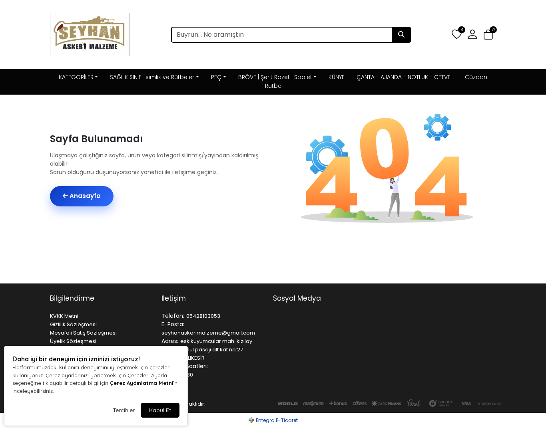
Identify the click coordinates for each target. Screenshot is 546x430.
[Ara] (401, 35)
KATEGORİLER (76, 77)
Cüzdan (476, 77)
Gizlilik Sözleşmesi (73, 324)
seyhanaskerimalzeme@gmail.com (208, 333)
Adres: (169, 341)
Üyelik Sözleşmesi (73, 341)
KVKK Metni (64, 316)
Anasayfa (84, 196)
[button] (488, 35)
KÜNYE (337, 77)
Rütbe (273, 86)
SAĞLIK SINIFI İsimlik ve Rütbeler (152, 77)
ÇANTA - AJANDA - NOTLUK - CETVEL (405, 77)
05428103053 (203, 316)
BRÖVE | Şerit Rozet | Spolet (275, 77)
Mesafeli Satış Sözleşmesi (83, 333)
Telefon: (172, 316)
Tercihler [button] (124, 410)
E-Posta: (172, 324)
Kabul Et (160, 410)
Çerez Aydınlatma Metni (141, 383)
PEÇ (216, 77)
